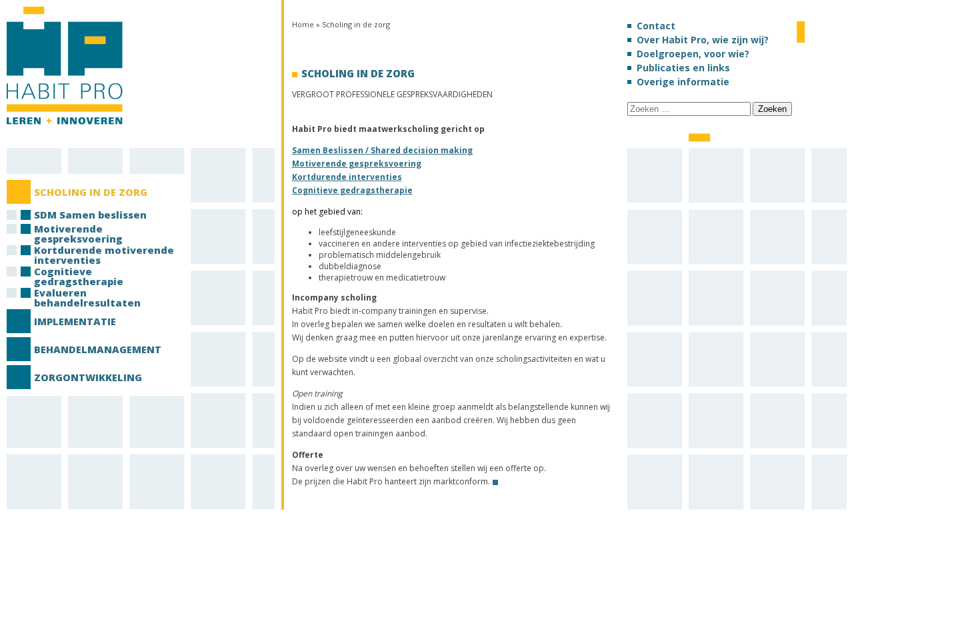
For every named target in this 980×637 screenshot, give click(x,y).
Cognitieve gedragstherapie (352, 190)
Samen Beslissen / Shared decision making (382, 150)
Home (303, 24)
